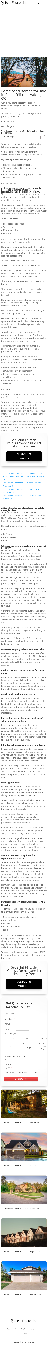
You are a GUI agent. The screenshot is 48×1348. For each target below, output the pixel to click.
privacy (16, 1342)
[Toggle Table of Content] (41, 137)
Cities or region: (8, 1066)
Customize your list (24, 456)
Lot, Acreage (28, 1046)
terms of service (27, 1342)
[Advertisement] (24, 30)
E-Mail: (7, 1024)
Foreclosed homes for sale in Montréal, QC (22, 1122)
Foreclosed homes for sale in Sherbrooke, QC (23, 1294)
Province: (8, 1058)
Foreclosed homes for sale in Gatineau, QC (22, 1208)
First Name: (9, 1014)
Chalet (12, 1046)
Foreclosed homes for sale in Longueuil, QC (22, 1251)
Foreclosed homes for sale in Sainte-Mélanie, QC (23, 473)
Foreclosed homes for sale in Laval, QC (20, 1165)
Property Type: (11, 1034)
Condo (27, 1038)
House (12, 1038)
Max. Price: (9, 1073)
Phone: (7, 1029)
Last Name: (9, 1019)
